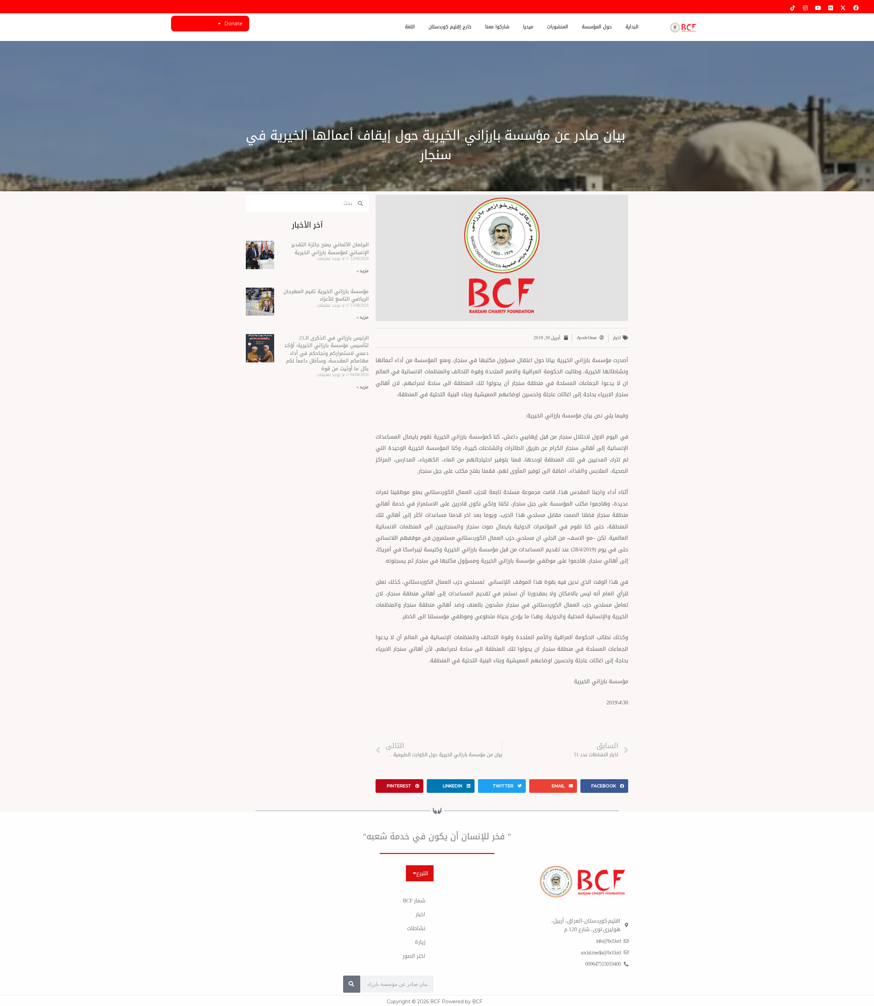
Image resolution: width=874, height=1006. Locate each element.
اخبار (617, 337)
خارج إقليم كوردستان (449, 26)
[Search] (351, 984)
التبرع (422, 873)
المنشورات (557, 26)
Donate (233, 23)
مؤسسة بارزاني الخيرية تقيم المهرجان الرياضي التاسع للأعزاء (326, 295)
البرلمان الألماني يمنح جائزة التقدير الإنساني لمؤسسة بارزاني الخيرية (330, 248)
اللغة (410, 26)
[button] (604, 786)
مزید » (362, 271)
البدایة (631, 26)
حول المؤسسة (597, 26)
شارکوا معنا (497, 26)
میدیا (528, 26)
